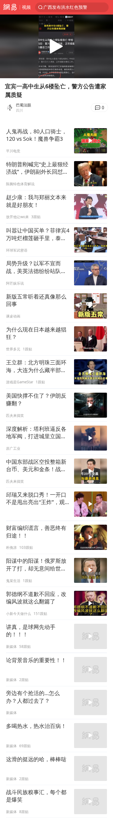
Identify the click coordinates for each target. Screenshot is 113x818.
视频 (26, 7)
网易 (10, 7)
